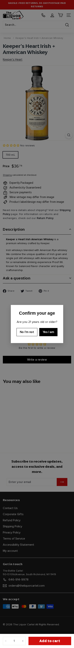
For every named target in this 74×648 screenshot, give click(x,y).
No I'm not (27, 332)
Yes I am (48, 332)
